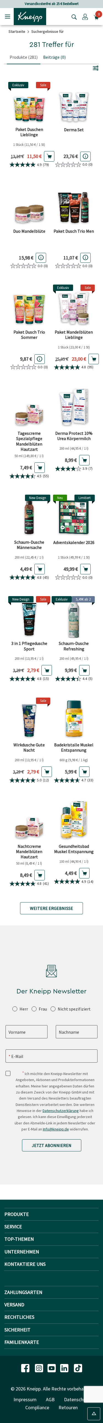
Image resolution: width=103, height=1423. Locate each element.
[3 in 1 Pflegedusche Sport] (29, 617)
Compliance (37, 1407)
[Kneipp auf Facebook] (25, 1368)
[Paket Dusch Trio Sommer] (29, 306)
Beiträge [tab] (54, 57)
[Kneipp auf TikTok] (78, 1368)
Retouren (68, 1407)
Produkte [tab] (24, 57)
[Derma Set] (74, 103)
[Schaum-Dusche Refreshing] (74, 617)
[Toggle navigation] (7, 16)
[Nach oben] (93, 1413)
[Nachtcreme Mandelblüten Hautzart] (29, 820)
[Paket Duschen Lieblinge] (29, 103)
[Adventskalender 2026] (74, 516)
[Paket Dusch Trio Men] (74, 204)
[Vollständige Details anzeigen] (85, 156)
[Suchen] (73, 16)
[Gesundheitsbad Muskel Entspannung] (74, 820)
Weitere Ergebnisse (51, 908)
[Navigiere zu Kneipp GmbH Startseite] (30, 16)
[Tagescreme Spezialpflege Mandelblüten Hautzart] (29, 407)
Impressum (25, 1399)
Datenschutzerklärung (61, 1110)
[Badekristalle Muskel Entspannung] (74, 719)
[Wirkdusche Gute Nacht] (29, 719)
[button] (85, 16)
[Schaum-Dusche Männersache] (29, 516)
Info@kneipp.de (56, 1129)
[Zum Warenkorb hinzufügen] (49, 156)
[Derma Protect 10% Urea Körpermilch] (74, 407)
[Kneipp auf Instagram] (39, 1368)
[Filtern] (95, 67)
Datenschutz (77, 1399)
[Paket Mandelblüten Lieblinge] (74, 306)
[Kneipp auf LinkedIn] (64, 1368)
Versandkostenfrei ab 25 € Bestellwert (52, 3)
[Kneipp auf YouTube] (52, 1368)
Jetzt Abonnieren (51, 1145)
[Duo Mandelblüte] (29, 204)
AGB (50, 1399)
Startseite (17, 31)
